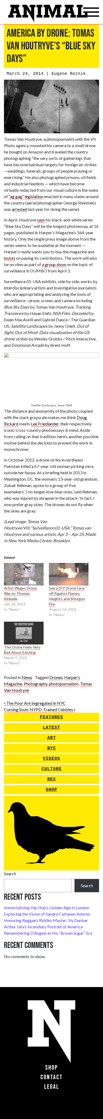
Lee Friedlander (45, 423)
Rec (51, 779)
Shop (51, 789)
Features (51, 717)
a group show (53, 264)
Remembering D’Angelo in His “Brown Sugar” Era (48, 933)
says (41, 219)
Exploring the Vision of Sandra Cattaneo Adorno (47, 913)
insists (9, 257)
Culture (51, 769)
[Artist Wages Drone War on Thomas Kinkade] (24, 574)
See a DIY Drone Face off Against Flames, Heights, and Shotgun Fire (67, 596)
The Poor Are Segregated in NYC (36, 703)
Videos (51, 758)
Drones (56, 677)
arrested (19, 209)
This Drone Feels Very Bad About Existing (22, 650)
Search (10, 873)
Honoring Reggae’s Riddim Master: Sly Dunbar (46, 920)
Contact (51, 1077)
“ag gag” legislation (26, 196)
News (27, 677)
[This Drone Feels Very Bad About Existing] (24, 633)
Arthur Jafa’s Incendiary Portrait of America (43, 926)
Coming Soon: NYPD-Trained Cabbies (39, 709)
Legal (51, 1087)
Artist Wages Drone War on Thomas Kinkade (20, 593)
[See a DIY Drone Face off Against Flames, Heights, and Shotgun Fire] (68, 574)
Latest (51, 727)
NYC (51, 748)
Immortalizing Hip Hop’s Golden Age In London (46, 907)
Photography (35, 683)
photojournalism (63, 683)
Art (51, 738)
